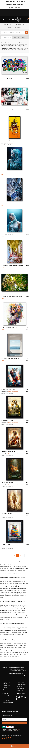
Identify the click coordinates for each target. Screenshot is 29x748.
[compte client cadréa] (25, 18)
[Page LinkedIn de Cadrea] (22, 697)
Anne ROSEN (4, 112)
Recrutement (20, 690)
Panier (17, 14)
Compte (12, 14)
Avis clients (13, 746)
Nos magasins (6, 689)
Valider (14, 722)
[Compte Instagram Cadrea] (19, 697)
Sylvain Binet (4, 391)
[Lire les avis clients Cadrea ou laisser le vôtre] (7, 737)
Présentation (6, 37)
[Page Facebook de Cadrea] (17, 697)
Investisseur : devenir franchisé (8, 703)
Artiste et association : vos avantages (8, 700)
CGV (3, 745)
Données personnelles (20, 745)
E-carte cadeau (20, 10)
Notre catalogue (20, 688)
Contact (13, 10)
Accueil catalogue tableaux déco (14, 27)
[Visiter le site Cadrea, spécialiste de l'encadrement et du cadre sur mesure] (5, 668)
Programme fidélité (21, 684)
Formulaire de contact (6, 683)
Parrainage (19, 686)
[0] (27, 18)
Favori (24, 37)
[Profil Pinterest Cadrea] (25, 697)
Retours (5, 687)
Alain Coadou (4, 143)
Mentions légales (10, 745)
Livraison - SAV (6, 685)
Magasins (7, 10)
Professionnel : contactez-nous (6, 696)
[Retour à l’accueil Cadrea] (14, 19)
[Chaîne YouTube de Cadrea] (16, 698)
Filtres (16, 37)
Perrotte (3, 81)
